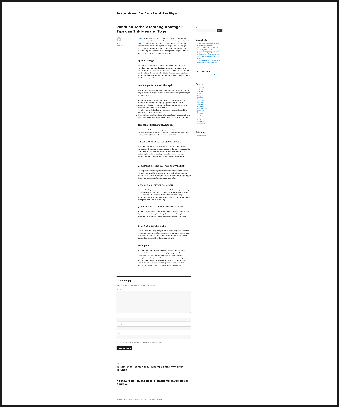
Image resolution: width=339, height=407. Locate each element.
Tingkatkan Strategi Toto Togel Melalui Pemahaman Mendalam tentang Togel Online (208, 56)
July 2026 (200, 89)
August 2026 (201, 88)
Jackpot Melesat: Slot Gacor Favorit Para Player (147, 13)
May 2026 (200, 93)
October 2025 (201, 106)
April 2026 (200, 95)
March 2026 (200, 97)
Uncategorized (201, 136)
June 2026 (200, 91)
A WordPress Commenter (203, 75)
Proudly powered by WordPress (153, 399)
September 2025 (202, 108)
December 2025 (201, 102)
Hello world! (215, 75)
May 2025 (200, 115)
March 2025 (200, 119)
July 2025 (200, 112)
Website (120, 333)
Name (119, 316)
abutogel (141, 38)
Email (119, 325)
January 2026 (201, 101)
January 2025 (201, 123)
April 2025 (200, 117)
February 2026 (201, 99)
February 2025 (201, 121)
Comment (121, 289)
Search (198, 28)
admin (118, 43)
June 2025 (200, 114)
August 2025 (200, 110)
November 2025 (201, 104)
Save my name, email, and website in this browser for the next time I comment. (141, 342)
